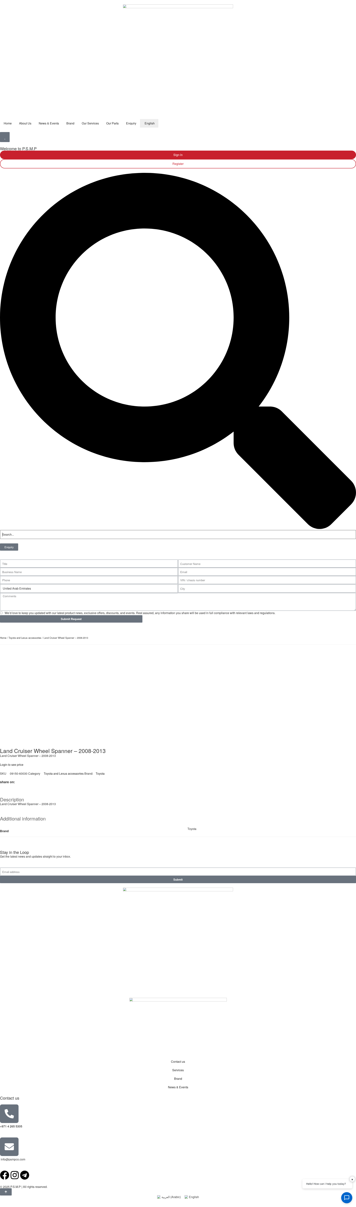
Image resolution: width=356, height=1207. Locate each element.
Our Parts (112, 123)
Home (8, 123)
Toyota (100, 773)
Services (178, 1070)
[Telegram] (24, 1175)
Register (178, 164)
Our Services (90, 123)
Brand (70, 123)
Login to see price (11, 764)
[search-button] (178, 528)
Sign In (178, 155)
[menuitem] (149, 123)
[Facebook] (4, 1175)
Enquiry (131, 123)
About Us (25, 123)
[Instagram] (14, 1175)
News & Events (49, 123)
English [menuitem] (194, 1197)
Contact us (178, 1061)
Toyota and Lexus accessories (25, 637)
